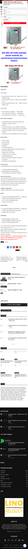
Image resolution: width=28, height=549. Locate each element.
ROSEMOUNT (3, 398)
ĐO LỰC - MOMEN (5, 474)
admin (14, 267)
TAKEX (16, 359)
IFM (1, 394)
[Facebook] (8, 540)
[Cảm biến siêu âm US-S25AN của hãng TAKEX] (21, 355)
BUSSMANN (7, 390)
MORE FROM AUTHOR (15, 273)
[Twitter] (19, 540)
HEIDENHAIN (11, 392)
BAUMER (7, 388)
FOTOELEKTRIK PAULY (22, 391)
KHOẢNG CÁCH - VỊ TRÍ (6, 484)
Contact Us (22, 545)
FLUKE (14, 391)
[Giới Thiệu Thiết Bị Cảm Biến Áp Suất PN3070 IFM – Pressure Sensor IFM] (4, 456)
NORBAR (2, 359)
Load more (14, 344)
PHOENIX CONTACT (13, 397)
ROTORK (9, 398)
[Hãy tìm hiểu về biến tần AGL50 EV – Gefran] (4, 279)
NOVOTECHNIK (11, 395)
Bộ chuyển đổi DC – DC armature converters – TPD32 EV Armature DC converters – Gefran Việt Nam (7, 259)
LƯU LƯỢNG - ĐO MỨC (6, 486)
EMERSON (10, 391)
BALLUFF (3, 388)
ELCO (6, 391)
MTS (24, 394)
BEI (10, 388)
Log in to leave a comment (14, 304)
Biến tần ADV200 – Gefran (14, 283)
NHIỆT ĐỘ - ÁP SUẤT (5, 478)
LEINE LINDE (10, 394)
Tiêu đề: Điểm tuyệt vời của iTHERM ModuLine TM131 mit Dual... (21, 376)
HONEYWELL (17, 392)
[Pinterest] (12, 540)
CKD (16, 390)
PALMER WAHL (22, 395)
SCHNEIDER (14, 398)
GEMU (6, 392)
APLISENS (23, 387)
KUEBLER (5, 394)
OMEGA (17, 395)
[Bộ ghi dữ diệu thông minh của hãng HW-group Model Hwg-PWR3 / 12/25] (4, 450)
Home (2, 4)
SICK (18, 398)
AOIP (19, 387)
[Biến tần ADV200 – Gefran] (4, 285)
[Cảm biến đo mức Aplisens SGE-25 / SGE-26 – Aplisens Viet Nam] (4, 320)
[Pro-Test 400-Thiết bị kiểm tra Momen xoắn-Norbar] (7, 355)
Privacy (10, 545)
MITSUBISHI (16, 394)
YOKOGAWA (19, 399)
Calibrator (6, 241)
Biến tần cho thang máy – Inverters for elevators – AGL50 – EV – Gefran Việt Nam (21, 259)
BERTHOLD (13, 388)
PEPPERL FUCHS (4, 397)
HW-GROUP (22, 392)
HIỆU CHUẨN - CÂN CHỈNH (6, 482)
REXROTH (20, 397)
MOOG (20, 394)
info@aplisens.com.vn (16, 531)
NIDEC (2, 395)
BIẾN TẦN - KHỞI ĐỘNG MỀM (3, 280)
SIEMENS (22, 398)
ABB (1, 293)
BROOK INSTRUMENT (21, 388)
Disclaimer (6, 545)
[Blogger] (5, 540)
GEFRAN (2, 392)
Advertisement (16, 545)
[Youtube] (22, 540)
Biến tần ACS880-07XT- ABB (15, 290)
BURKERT (3, 390)
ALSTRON (15, 387)
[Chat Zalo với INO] (24, 545)
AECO (4, 387)
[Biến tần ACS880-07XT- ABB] (4, 291)
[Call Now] (2, 440)
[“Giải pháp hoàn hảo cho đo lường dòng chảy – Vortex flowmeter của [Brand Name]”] (4, 327)
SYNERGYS (3, 399)
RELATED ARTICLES (5, 273)
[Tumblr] (15, 540)
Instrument (3, 372)
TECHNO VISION (13, 399)
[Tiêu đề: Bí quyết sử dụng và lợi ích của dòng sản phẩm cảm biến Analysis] (4, 428)
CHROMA (13, 390)
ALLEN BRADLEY (9, 387)
